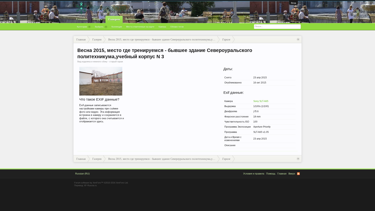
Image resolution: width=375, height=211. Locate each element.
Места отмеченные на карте (140, 27)
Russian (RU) (82, 173)
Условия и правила (253, 173)
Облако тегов (177, 27)
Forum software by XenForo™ (101, 182)
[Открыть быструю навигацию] (298, 39)
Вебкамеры (133, 19)
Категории (82, 27)
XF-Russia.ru (90, 185)
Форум (98, 19)
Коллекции (117, 27)
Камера (162, 27)
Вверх (291, 173)
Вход (293, 3)
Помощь (270, 173)
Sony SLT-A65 (260, 101)
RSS (298, 173)
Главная (81, 19)
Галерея (114, 19)
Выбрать (99, 27)
